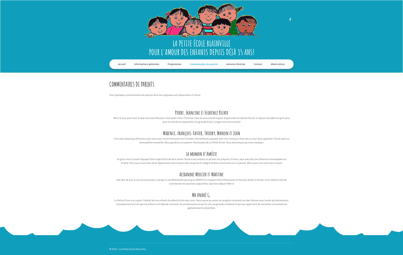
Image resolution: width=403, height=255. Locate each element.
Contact (258, 64)
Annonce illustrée (235, 64)
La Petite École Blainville (201, 43)
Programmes (174, 64)
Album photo (278, 64)
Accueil (122, 64)
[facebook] (290, 19)
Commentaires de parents (204, 64)
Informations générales (146, 64)
